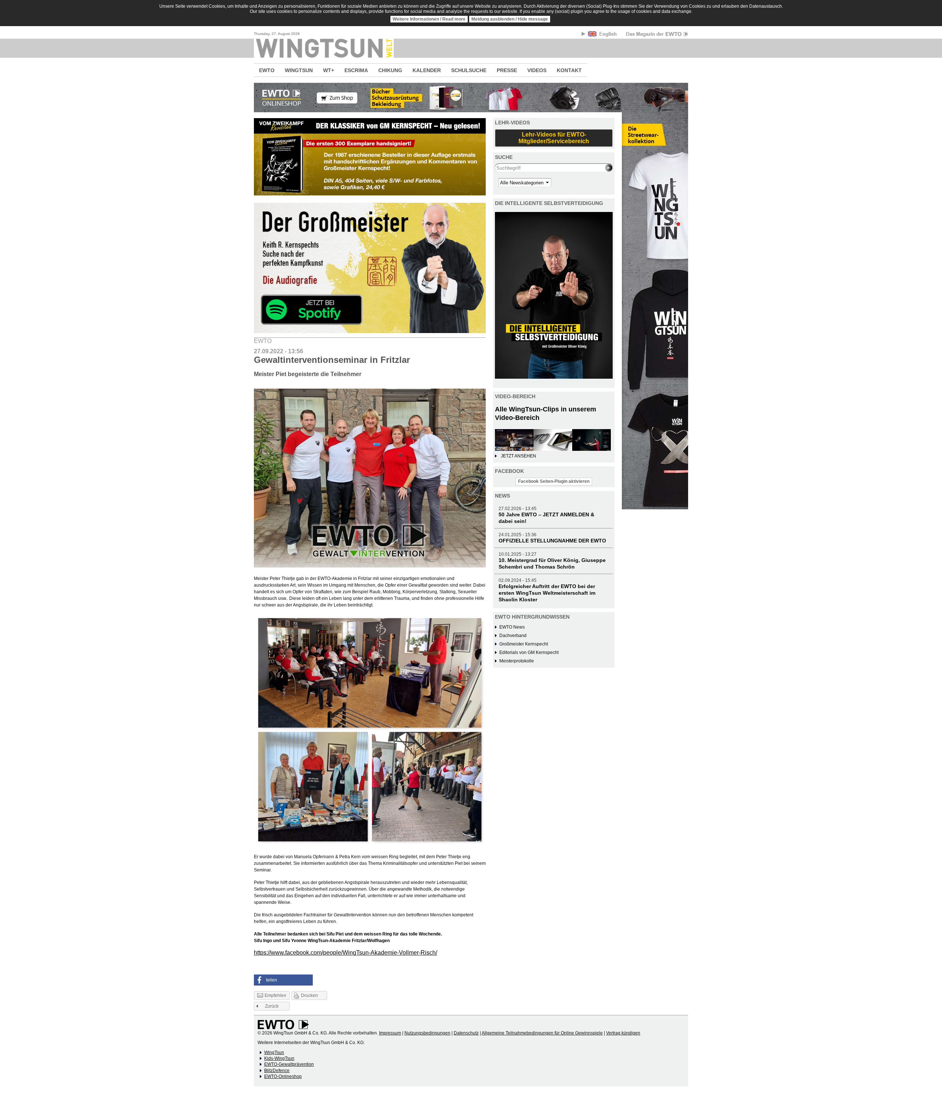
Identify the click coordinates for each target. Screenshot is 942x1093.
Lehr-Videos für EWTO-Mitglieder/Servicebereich (553, 137)
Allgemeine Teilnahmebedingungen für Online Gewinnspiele (542, 1033)
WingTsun (274, 1052)
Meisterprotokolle (516, 661)
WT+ (328, 70)
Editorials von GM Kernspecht (529, 652)
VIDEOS (536, 70)
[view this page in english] (602, 35)
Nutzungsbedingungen (427, 1033)
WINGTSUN (299, 70)
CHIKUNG (390, 70)
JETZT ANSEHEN (518, 456)
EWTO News (512, 627)
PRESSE (507, 70)
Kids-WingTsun (279, 1058)
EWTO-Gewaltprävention (289, 1064)
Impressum (390, 1033)
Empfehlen (275, 995)
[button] (283, 980)
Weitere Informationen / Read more (429, 19)
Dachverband (513, 635)
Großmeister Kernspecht (523, 644)
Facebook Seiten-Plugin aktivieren (553, 481)
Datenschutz (466, 1033)
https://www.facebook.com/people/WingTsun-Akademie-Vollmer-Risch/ (345, 952)
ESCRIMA (356, 70)
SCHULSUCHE (468, 70)
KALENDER (426, 70)
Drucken (309, 995)
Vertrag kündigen (623, 1033)
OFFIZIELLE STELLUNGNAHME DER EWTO (552, 541)
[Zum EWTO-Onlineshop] (471, 97)
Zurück (272, 1006)
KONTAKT (569, 70)
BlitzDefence (277, 1070)
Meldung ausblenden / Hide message (509, 19)
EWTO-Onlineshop (283, 1076)
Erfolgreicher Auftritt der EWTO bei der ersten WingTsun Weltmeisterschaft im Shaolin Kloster (547, 592)
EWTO (267, 70)
